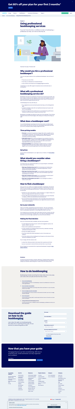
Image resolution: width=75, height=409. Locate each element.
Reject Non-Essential (54, 404)
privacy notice (24, 405)
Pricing (9, 13)
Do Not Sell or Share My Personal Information (16, 407)
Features (14, 13)
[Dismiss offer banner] (72, 2)
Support (42, 13)
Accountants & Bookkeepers (33, 13)
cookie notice (19, 405)
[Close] (66, 403)
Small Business (22, 13)
